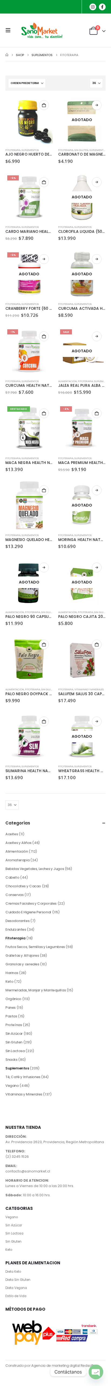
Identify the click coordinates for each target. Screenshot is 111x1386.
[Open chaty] (96, 1372)
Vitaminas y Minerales (89, 689)
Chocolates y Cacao (23, 886)
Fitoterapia (12, 150)
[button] (9, 30)
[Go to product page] (29, 120)
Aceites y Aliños (18, 842)
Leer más (97, 105)
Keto (9, 981)
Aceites (11, 834)
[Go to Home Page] (6, 55)
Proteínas (13, 1024)
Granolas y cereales (22, 964)
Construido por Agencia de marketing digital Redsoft (49, 1365)
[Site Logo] (41, 30)
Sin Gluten (81, 150)
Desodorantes (17, 920)
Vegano (12, 1085)
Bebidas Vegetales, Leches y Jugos (34, 868)
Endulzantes (15, 929)
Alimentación (67, 381)
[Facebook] (102, 7)
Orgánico (13, 998)
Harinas (11, 972)
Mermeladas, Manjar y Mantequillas (35, 990)
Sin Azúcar (14, 1033)
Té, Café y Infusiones (22, 1076)
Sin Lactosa (15, 1050)
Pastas (11, 1016)
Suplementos (30, 150)
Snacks (11, 1059)
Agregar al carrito (44, 105)
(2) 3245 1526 (17, 1156)
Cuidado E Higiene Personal (28, 912)
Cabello (12, 877)
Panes (10, 1007)
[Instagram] (92, 7)
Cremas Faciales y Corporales (31, 903)
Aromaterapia (17, 860)
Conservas (14, 894)
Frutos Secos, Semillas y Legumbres (35, 946)
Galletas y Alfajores (22, 955)
